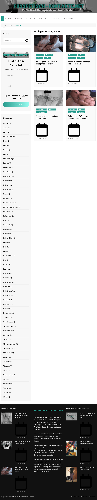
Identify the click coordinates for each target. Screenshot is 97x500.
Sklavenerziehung (41, 112)
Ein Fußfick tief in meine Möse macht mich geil (21, 416)
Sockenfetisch (30, 18)
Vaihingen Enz (8, 375)
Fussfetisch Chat (67, 18)
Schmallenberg (8, 326)
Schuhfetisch (41, 18)
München (6, 278)
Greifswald (7, 225)
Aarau (5, 128)
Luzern (5, 269)
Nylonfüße (6, 295)
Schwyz (6, 339)
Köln (4, 247)
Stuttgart (6, 357)
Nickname (10, 76)
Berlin (5, 141)
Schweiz (6, 335)
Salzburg (6, 317)
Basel (5, 132)
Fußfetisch (8, 18)
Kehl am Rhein (8, 238)
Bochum (6, 150)
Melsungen (7, 273)
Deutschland (40, 55)
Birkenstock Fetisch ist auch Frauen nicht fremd (87, 416)
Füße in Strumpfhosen (10, 207)
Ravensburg (81, 112)
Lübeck (5, 264)
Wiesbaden (81, 58)
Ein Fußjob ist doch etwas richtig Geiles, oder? (21, 470)
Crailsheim (7, 172)
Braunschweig (8, 159)
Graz (5, 220)
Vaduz (5, 370)
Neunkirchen (7, 282)
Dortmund (6, 181)
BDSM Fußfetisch (54, 18)
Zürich (5, 397)
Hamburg (6, 229)
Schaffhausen (8, 322)
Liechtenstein (7, 256)
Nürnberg (6, 286)
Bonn (5, 154)
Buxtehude (7, 167)
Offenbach (6, 300)
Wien (5, 379)
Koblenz (47, 58)
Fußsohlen (39, 58)
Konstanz (6, 251)
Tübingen (6, 366)
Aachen (6, 123)
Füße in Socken (8, 203)
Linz (4, 260)
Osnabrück (7, 304)
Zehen (5, 392)
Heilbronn (6, 234)
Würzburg (6, 388)
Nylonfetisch (19, 18)
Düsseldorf (7, 189)
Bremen (6, 163)
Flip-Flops (6, 198)
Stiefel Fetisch (8, 353)
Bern (5, 145)
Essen (5, 194)
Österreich (6, 309)
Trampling (6, 361)
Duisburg (6, 185)
